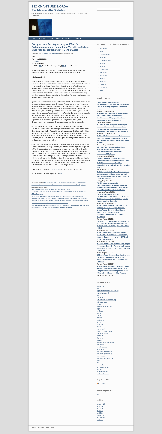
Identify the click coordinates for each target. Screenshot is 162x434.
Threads (103, 81)
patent (60, 185)
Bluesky (102, 78)
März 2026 (100, 415)
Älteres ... (100, 420)
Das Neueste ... (102, 417)
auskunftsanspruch (103, 293)
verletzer (83, 185)
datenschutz (101, 297)
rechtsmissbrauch (75, 185)
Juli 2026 (100, 406)
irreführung (100, 320)
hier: (60, 174)
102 (40, 66)
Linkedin (103, 84)
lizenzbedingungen (81, 182)
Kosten (102, 63)
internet (99, 318)
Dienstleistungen (105, 60)
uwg (98, 362)
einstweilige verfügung (104, 306)
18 (63, 66)
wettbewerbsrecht (102, 371)
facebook (100, 311)
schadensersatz (102, 347)
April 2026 (100, 413)
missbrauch (54, 185)
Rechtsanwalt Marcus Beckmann (50, 53)
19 (65, 66)
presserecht (100, 345)
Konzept (103, 57)
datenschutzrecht (102, 302)
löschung (100, 324)
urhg (98, 360)
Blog (33, 38)
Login (98, 394)
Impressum (41, 38)
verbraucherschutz (103, 367)
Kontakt (50, 38)
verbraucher (101, 365)
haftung (99, 315)
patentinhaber (66, 185)
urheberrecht (101, 356)
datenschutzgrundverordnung (106, 300)
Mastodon (103, 75)
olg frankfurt (100, 336)
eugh (98, 309)
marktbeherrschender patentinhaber (41, 185)
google (99, 313)
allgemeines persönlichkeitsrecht (107, 291)
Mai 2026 (100, 411)
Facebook (103, 87)
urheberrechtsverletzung (105, 358)
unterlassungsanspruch (104, 351)
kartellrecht (72, 182)
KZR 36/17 (35, 61)
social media (101, 349)
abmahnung (101, 286)
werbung (99, 369)
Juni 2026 (100, 408)
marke (99, 327)
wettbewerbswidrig (103, 374)
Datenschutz (104, 69)
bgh (45, 182)
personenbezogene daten (105, 342)
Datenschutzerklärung (63, 38)
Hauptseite (77, 38)
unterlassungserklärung (104, 354)
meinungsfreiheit (102, 333)
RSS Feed (101, 383)
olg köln (99, 340)
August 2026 (101, 404)
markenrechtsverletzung (104, 331)
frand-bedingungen (55, 182)
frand (48, 182)
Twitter (102, 90)
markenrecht (101, 329)
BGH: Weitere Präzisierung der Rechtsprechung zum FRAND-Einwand (51, 189)
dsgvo (99, 304)
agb (98, 288)
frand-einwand (65, 182)
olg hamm (100, 338)
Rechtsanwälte (105, 54)
